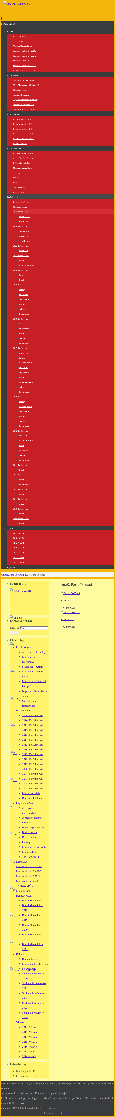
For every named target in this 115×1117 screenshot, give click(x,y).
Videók (20, 1022)
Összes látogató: (25, 1076)
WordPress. (67, 1113)
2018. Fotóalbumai (32, 759)
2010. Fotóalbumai (32, 720)
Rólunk (20, 954)
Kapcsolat (21, 861)
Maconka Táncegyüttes (34, 847)
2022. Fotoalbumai (32, 778)
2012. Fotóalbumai (32, 730)
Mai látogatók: (24, 1071)
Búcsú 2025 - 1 (67, 600)
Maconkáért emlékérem (35, 964)
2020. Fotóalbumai (32, 769)
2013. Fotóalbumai (32, 734)
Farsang (26, 842)
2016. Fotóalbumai (32, 749)
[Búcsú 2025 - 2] (70, 612)
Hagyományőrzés (25, 803)
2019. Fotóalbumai (32, 764)
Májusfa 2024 (23, 890)
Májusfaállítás (29, 852)
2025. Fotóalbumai (32, 788)
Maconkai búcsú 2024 (28, 876)
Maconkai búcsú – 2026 (29, 871)
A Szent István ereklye (34, 652)
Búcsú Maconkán (31, 900)
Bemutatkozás (29, 959)
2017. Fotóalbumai (32, 754)
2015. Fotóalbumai (32, 744)
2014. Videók (29, 1037)
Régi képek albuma (32, 798)
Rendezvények (24, 895)
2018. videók (29, 1051)
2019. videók (29, 1056)
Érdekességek (23, 647)
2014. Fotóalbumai (32, 739)
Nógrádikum (29, 968)
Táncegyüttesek (30, 856)
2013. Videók (29, 1032)
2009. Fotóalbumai (32, 715)
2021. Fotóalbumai (32, 773)
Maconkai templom (32, 666)
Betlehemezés (29, 832)
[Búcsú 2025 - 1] (70, 593)
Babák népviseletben (33, 827)
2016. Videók (29, 1046)
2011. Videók (29, 1027)
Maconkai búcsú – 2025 (29, 866)
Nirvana (56, 1113)
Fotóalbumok (16, 574)
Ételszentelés (29, 837)
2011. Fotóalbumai (32, 725)
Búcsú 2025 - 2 (67, 619)
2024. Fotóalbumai (32, 783)
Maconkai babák (31, 793)
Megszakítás (8, 23)
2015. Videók (29, 1041)
